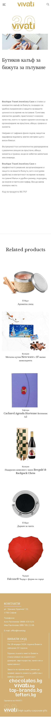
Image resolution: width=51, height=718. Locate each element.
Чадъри (25, 575)
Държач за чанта (25, 526)
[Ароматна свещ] (25, 282)
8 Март (25, 300)
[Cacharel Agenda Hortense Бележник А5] (25, 387)
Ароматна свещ (25, 304)
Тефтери (25, 410)
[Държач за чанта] (25, 504)
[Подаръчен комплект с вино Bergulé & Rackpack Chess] (25, 444)
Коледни (25, 353)
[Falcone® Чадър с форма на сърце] (25, 553)
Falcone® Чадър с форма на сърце (25, 579)
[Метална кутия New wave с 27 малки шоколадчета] (25, 331)
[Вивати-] (26, 4)
